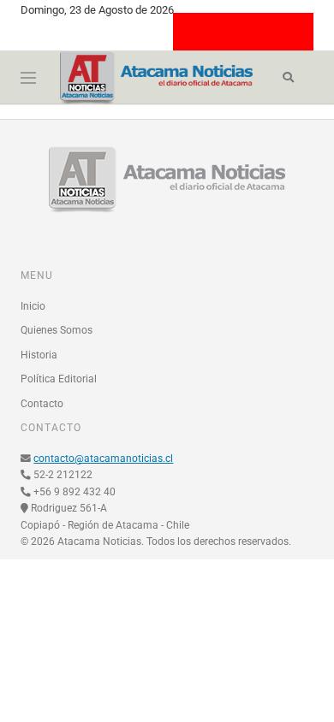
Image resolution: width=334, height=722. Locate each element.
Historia (39, 355)
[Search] (288, 78)
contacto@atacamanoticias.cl (103, 459)
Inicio (33, 306)
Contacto (42, 404)
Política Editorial (59, 379)
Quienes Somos (56, 330)
